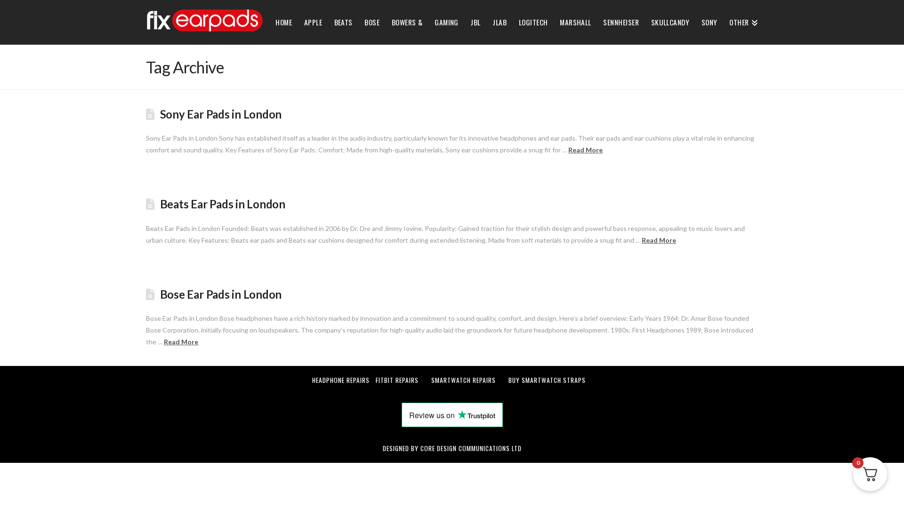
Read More (585, 150)
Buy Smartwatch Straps (547, 380)
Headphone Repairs (341, 380)
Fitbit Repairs (397, 380)
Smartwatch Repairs (463, 380)
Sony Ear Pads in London (221, 114)
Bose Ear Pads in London (221, 294)
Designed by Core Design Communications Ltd (452, 448)
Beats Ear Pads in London (222, 204)
